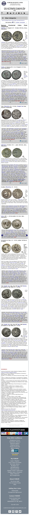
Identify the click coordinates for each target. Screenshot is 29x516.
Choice (20, 230)
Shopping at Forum (15, 440)
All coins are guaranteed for (14, 430)
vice (8, 271)
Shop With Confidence (14, 438)
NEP (14, 94)
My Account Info (15, 469)
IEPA (22, 133)
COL (14, 173)
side (19, 279)
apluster (16, 211)
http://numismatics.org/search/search (9, 372)
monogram (24, 128)
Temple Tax (20, 106)
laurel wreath (12, 213)
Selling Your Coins (15, 488)
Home (3, 20)
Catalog (6, 20)
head (3, 99)
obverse (12, 54)
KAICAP (9, 268)
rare (25, 59)
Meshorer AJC (4, 51)
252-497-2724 (15, 504)
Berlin (19, 179)
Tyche (6, 58)
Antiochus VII (19, 46)
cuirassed (24, 56)
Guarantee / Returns (14, 442)
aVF (17, 51)
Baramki (4, 166)
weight (19, 52)
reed (18, 177)
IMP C (18, 170)
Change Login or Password (15, 472)
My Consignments (15, 475)
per (19, 122)
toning (19, 313)
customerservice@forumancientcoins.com (14, 507)
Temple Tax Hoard (15, 321)
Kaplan (24, 138)
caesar (14, 56)
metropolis (18, 174)
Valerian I (3, 144)
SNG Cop (15, 166)
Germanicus (23, 95)
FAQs (14, 484)
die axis (15, 53)
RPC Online (14, 50)
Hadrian (3, 27)
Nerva (13, 95)
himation (24, 175)
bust (2, 57)
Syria (6, 209)
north (26, 38)
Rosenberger (11, 51)
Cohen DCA (11, 272)
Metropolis (6, 174)
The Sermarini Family (15, 483)
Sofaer (3, 91)
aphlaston (12, 99)
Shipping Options (14, 445)
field (25, 58)
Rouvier (24, 89)
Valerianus (22, 171)
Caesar (10, 95)
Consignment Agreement (15, 492)
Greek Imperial (17, 20)
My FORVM (14, 458)
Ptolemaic (21, 45)
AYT (10, 233)
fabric (22, 263)
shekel (19, 120)
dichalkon (11, 164)
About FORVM (14, 479)
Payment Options (14, 443)
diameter (8, 53)
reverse (12, 57)
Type (18, 286)
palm (3, 136)
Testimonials (15, 490)
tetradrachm (10, 230)
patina (22, 51)
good (27, 124)
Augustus (19, 95)
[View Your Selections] (24, 13)
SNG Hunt (11, 166)
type (2, 60)
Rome (13, 123)
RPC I (10, 129)
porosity (24, 273)
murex (16, 165)
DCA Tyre (17, 128)
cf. (14, 128)
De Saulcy (20, 89)
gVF (23, 230)
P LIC (21, 170)
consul (6, 235)
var (13, 165)
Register (17, 461)
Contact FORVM (14, 496)
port (16, 160)
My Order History (14, 464)
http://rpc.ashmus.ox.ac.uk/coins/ (8, 410)
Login (11, 461)
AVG (2, 171)
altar (2, 177)
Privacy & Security (15, 446)
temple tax (9, 125)
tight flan (15, 273)
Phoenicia (22, 20)
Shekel (24, 286)
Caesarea (3, 42)
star (25, 96)
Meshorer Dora (14, 90)
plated (8, 126)
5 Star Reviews (15, 453)
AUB (7, 166)
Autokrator (7, 55)
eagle (22, 134)
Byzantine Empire (4, 161)
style (2, 264)
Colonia (25, 173)
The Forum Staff (15, 481)
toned (19, 273)
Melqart (22, 132)
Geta (2, 216)
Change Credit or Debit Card (14, 470)
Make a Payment (14, 473)
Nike (5, 211)
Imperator (8, 171)
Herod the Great (13, 262)
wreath (13, 59)
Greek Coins (10, 20)
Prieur (5, 129)
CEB (20, 94)
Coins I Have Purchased (14, 462)
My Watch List (15, 465)
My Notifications (15, 467)
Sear (9, 200)
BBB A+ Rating (15, 448)
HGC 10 (19, 272)
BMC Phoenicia (7, 90)
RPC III (13, 89)
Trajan (8, 56)
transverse (8, 136)
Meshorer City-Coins (13, 91)
